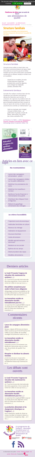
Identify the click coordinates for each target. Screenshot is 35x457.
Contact (18, 451)
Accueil (4, 23)
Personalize (27, 3)
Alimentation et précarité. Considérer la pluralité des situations (16, 120)
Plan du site (14, 454)
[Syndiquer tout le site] (21, 444)
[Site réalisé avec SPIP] (26, 454)
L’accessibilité (10, 23)
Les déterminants (20, 23)
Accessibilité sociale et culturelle (11, 24)
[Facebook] (13, 444)
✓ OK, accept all (17, 3)
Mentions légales (25, 451)
